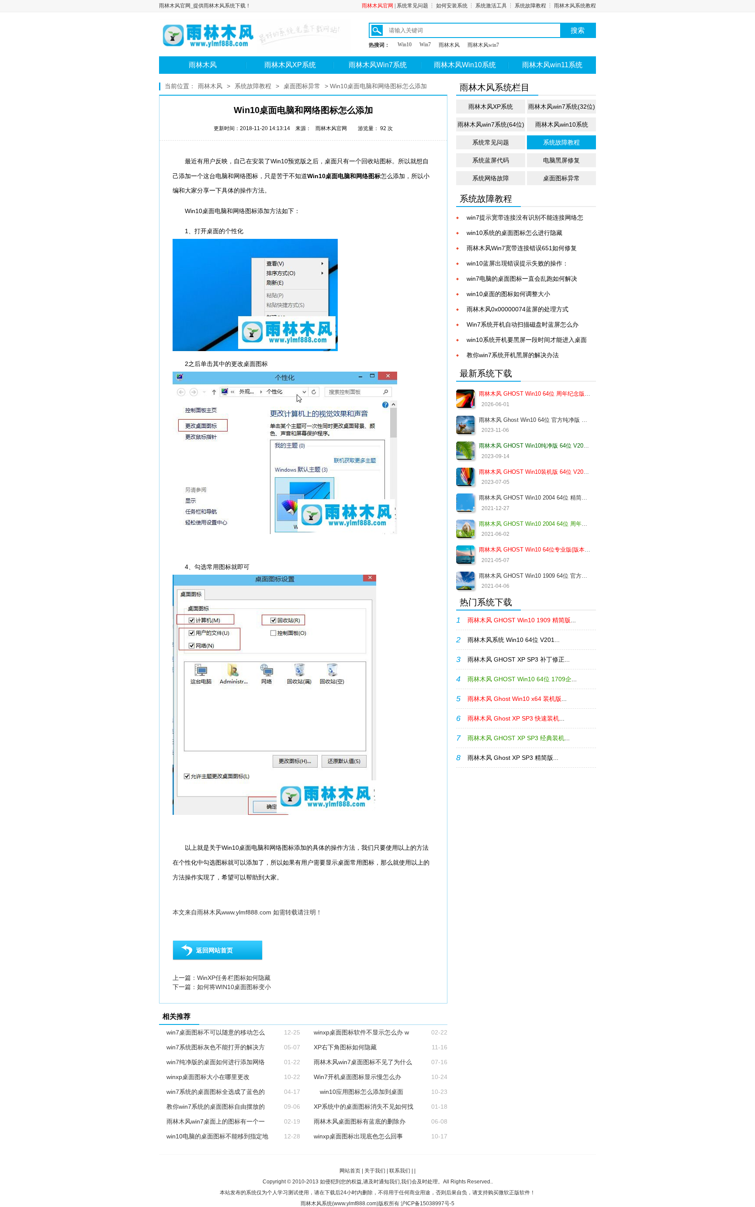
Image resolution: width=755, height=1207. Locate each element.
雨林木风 (449, 45)
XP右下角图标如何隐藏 (345, 1047)
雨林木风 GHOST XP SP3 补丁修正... (519, 659)
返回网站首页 (214, 950)
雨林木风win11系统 (552, 65)
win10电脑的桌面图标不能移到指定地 (217, 1136)
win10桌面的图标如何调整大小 (508, 293)
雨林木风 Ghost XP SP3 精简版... (513, 757)
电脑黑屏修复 (561, 160)
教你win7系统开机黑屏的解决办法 (513, 355)
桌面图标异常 (302, 86)
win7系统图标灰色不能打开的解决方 (215, 1047)
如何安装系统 (452, 6)
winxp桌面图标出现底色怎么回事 (358, 1136)
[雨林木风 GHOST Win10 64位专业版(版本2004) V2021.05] (465, 554)
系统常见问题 (412, 6)
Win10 (405, 44)
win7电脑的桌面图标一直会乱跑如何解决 (522, 278)
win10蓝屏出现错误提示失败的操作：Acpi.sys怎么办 (517, 264)
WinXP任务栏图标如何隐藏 (233, 977)
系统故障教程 (530, 6)
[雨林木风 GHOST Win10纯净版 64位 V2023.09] (465, 450)
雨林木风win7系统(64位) (490, 124)
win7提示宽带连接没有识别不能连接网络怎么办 (525, 218)
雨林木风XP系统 (290, 65)
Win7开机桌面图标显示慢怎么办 (357, 1076)
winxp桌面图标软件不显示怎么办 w (361, 1032)
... (522, 620)
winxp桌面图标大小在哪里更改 (207, 1076)
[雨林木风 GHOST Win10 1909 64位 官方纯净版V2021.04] (465, 581)
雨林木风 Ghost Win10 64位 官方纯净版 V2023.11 (534, 420)
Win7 (425, 44)
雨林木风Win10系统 (465, 65)
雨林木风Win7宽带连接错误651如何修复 (522, 248)
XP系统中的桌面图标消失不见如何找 (363, 1106)
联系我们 (399, 1171)
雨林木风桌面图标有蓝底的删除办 (359, 1121)
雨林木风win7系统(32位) (561, 106)
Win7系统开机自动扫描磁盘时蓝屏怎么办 (522, 324)
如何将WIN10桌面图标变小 (234, 986)
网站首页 (349, 1171)
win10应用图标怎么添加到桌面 (358, 1091)
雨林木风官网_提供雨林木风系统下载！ (205, 6)
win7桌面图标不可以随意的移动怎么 (215, 1032)
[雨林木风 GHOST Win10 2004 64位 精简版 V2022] (465, 502)
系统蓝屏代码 (490, 160)
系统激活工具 (491, 6)
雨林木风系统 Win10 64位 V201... (514, 639)
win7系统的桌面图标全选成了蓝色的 (215, 1091)
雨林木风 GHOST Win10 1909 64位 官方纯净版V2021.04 (534, 575)
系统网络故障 (490, 178)
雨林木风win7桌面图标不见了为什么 (363, 1062)
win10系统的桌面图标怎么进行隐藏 (514, 232)
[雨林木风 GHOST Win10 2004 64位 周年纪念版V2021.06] (465, 529)
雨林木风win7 (483, 45)
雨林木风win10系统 (561, 124)
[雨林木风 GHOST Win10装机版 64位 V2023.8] (465, 477)
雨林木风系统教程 (575, 6)
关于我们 (374, 1171)
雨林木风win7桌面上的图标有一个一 (215, 1121)
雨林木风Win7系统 (378, 65)
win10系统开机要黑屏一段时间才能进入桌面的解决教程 (527, 340)
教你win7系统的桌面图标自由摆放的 (215, 1106)
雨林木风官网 (377, 6)
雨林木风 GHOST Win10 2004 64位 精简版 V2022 (534, 497)
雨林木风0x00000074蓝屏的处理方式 (517, 309)
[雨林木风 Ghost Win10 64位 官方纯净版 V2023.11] (465, 425)
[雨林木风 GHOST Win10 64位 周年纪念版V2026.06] (465, 399)
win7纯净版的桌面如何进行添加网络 (215, 1062)
